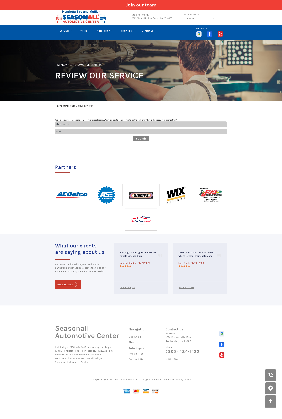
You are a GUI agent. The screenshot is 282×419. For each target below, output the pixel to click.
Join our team (141, 5)
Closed (190, 18)
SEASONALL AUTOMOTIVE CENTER (79, 65)
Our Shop (64, 30)
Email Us (172, 359)
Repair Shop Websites (125, 379)
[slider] (125, 266)
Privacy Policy (182, 379)
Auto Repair (103, 30)
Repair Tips (126, 30)
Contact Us (147, 30)
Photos (83, 30)
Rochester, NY (127, 287)
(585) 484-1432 (139, 15)
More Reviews (65, 284)
